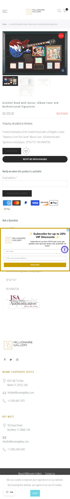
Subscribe (35, 265)
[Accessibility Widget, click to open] (64, 249)
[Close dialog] (68, 230)
